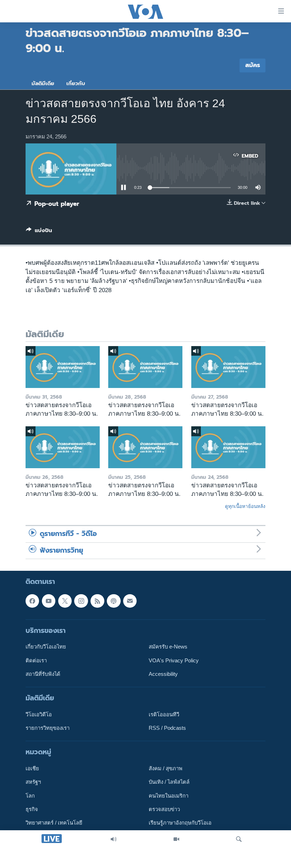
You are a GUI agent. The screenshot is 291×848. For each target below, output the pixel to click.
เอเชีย (32, 768)
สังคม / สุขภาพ (165, 768)
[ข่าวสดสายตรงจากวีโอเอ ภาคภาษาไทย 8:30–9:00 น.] (63, 367)
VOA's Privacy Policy (174, 660)
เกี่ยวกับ (75, 83)
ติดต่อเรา (36, 660)
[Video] (176, 839)
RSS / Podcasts (167, 728)
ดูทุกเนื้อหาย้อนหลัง (245, 506)
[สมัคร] (130, 601)
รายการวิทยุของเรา (48, 728)
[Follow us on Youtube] (48, 601)
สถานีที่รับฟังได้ (43, 674)
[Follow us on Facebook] (32, 601)
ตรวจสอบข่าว (164, 809)
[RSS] (97, 601)
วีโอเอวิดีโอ (39, 714)
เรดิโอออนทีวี (164, 714)
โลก (30, 796)
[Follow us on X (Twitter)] (65, 601)
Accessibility (163, 674)
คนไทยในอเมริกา (168, 796)
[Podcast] (113, 601)
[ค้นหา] (238, 839)
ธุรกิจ (32, 809)
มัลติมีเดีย (43, 83)
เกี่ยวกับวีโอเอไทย (46, 647)
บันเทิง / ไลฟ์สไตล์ (169, 782)
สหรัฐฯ (33, 782)
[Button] (39, 232)
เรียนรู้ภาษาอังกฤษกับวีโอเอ (180, 823)
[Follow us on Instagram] (81, 601)
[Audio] (113, 839)
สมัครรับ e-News (168, 647)
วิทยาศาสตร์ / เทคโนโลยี (54, 823)
